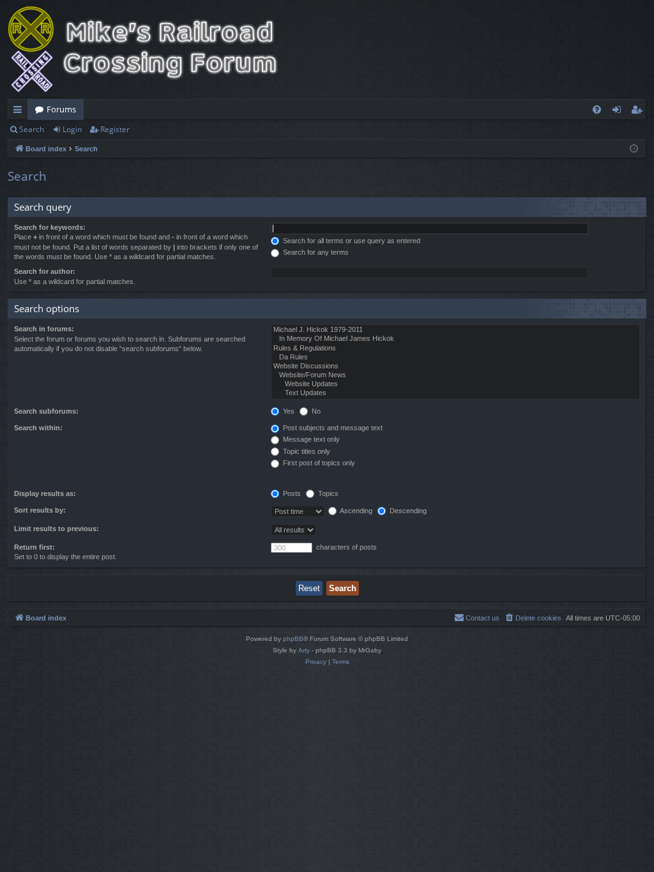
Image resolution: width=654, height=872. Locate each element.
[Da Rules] (455, 357)
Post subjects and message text (332, 428)
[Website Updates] (455, 384)
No (315, 411)
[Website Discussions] (455, 366)
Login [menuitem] (619, 111)
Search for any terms (315, 252)
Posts (291, 493)
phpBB (293, 638)
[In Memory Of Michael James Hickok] (455, 339)
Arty (304, 650)
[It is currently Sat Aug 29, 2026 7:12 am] (634, 149)
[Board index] (151, 49)
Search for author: (44, 271)
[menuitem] (597, 109)
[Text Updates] (455, 393)
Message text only (310, 439)
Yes (287, 411)
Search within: (38, 428)
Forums (61, 109)
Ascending (355, 511)
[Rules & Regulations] (455, 348)
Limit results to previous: (56, 528)
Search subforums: (46, 411)
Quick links (20, 111)
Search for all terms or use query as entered (350, 240)
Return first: (34, 547)
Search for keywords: (50, 227)
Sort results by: (40, 510)
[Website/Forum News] (455, 375)
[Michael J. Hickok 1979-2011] (455, 330)
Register (115, 129)
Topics (327, 493)
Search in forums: (44, 329)
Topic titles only (305, 451)
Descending (407, 511)
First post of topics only (318, 463)
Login (72, 129)
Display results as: (45, 493)
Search (31, 129)
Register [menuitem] (639, 111)
